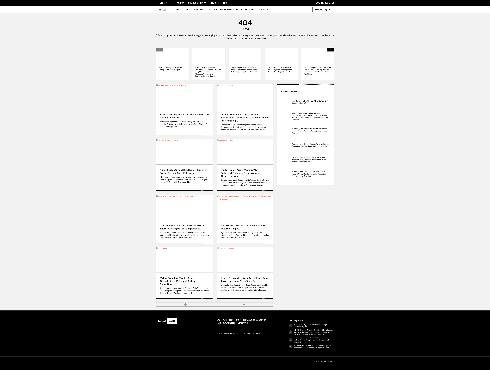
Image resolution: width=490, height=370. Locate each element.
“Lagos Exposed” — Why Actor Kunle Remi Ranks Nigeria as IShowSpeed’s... (244, 279)
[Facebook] (157, 332)
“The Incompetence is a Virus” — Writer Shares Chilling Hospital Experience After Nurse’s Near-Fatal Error (317, 70)
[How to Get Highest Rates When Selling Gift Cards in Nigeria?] (172, 56)
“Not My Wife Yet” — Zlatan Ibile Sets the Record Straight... (243, 227)
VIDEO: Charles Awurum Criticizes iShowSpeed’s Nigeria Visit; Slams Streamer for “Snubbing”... (245, 118)
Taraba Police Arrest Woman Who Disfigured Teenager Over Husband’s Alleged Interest (280, 69)
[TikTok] (176, 332)
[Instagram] (163, 332)
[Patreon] (170, 332)
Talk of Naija (328, 361)
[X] (182, 332)
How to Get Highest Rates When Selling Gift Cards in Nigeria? (172, 68)
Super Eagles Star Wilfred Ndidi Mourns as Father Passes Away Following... (183, 171)
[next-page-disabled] (244, 305)
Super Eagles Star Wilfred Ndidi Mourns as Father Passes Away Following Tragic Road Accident (244, 69)
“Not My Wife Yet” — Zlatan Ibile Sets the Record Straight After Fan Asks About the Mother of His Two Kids (309, 174)
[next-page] (330, 49)
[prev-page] (159, 49)
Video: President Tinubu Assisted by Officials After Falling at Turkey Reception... (180, 281)
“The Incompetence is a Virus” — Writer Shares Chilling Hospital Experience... (182, 227)
